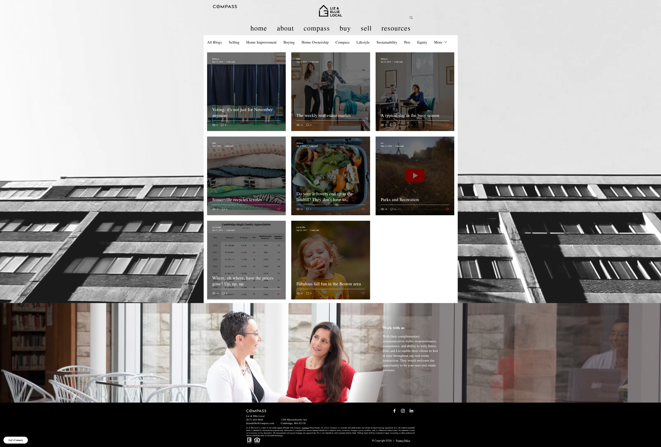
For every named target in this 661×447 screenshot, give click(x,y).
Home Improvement (261, 42)
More (438, 42)
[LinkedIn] (411, 410)
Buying (289, 42)
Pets (407, 42)
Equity (422, 42)
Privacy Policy (403, 440)
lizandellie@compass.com (260, 423)
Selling (234, 42)
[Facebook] (394, 410)
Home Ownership (315, 42)
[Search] (411, 17)
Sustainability (386, 42)
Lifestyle (363, 42)
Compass (342, 42)
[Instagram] (403, 410)
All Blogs (214, 42)
